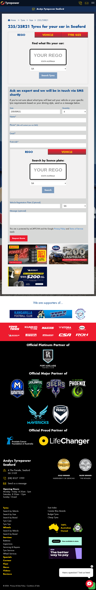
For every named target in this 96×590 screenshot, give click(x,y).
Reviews (7, 574)
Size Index (52, 507)
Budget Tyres (53, 514)
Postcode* (14, 142)
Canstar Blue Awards (57, 511)
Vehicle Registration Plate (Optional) (25, 202)
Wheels (7, 527)
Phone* (24, 125)
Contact (7, 560)
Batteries (6, 540)
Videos (6, 570)
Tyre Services (8, 550)
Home (13, 20)
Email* (13, 133)
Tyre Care (7, 521)
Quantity (66, 108)
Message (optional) (18, 211)
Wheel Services (9, 553)
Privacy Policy (59, 229)
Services (7, 537)
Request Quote (18, 238)
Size (11, 108)
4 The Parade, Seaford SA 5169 (19, 472)
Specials (7, 557)
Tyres (5, 507)
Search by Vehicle (10, 511)
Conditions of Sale (33, 586)
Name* (13, 116)
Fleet (5, 563)
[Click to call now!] (80, 3)
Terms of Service (76, 229)
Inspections (7, 544)
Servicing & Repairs (11, 547)
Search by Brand (10, 517)
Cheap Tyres (53, 517)
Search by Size (9, 514)
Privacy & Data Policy (17, 586)
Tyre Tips (7, 524)
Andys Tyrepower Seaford (50, 9)
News (6, 567)
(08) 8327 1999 (16, 478)
